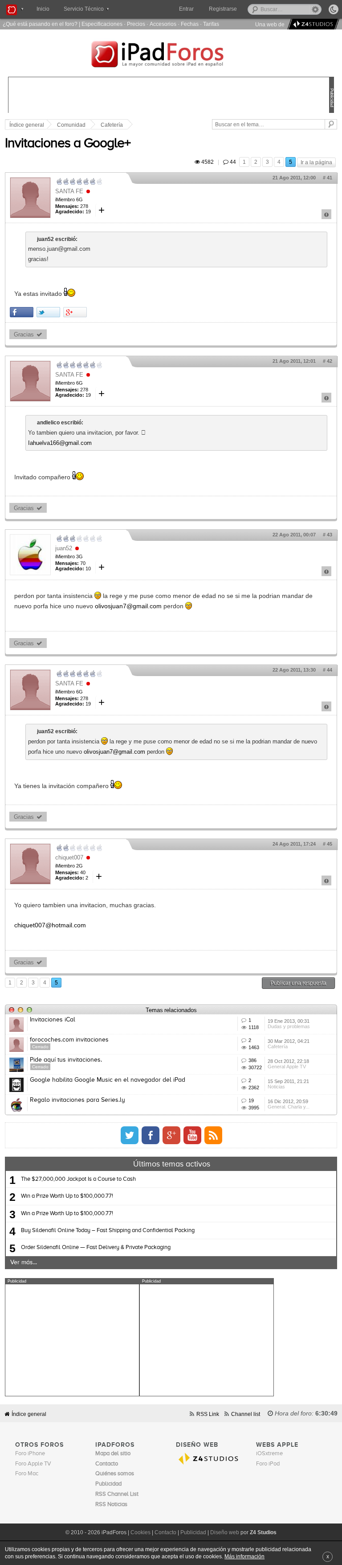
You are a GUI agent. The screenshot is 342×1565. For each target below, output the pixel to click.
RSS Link (207, 1414)
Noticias (276, 1086)
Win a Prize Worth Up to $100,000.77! (67, 1196)
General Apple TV (287, 1066)
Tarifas (211, 24)
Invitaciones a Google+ (67, 143)
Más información (244, 1556)
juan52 (63, 548)
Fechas (190, 24)
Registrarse (223, 9)
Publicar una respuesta (298, 983)
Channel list (245, 1414)
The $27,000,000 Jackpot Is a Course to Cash (78, 1179)
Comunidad (71, 125)
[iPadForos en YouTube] (192, 1135)
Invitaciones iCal (52, 1020)
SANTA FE (69, 191)
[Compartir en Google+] (75, 312)
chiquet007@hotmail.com (50, 925)
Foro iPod (268, 1464)
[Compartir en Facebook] (21, 312)
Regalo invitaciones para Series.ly (77, 1100)
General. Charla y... (288, 1106)
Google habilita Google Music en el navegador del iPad (107, 1080)
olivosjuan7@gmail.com (128, 606)
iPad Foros (171, 55)
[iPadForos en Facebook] (150, 1135)
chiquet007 (69, 857)
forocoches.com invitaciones (69, 1040)
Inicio (43, 9)
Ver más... (23, 1262)
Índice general (29, 1414)
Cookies (140, 1532)
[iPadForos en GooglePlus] (171, 1135)
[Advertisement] (72, 1340)
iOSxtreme (269, 1454)
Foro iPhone (30, 1454)
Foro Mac (26, 1474)
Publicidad (193, 1532)
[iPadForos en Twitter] (129, 1135)
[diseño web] (312, 24)
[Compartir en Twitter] (48, 312)
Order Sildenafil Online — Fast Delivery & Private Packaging (96, 1247)
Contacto (165, 1532)
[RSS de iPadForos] (213, 1135)
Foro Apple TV (33, 1464)
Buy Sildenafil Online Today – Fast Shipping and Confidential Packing (108, 1230)
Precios (136, 24)
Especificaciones (101, 24)
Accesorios (163, 24)
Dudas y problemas (289, 1026)
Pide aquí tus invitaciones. (66, 1060)
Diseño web (224, 1532)
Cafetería (112, 125)
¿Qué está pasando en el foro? (40, 24)
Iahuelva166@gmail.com (60, 443)
